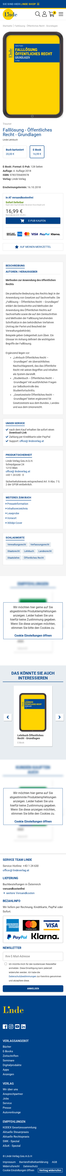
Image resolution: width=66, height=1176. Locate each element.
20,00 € (15, 151)
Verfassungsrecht (39, 544)
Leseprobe (13, 513)
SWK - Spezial (11, 1141)
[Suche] (37, 15)
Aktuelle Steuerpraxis (16, 1132)
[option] (33, 718)
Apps (6, 1069)
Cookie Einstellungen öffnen (33, 635)
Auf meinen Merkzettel (35, 246)
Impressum (9, 1162)
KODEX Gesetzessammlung (19, 1127)
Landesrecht (45, 551)
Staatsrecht (14, 551)
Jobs (6, 1098)
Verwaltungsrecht (17, 544)
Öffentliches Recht (34, 557)
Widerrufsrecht (11, 1166)
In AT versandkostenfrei (19, 197)
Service (7, 1103)
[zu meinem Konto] (44, 15)
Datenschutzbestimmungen (23, 976)
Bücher (7, 1046)
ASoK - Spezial (12, 1145)
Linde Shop (29, 4)
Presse (7, 1107)
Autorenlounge (12, 1112)
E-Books (8, 1051)
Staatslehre (13, 557)
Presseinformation (17, 503)
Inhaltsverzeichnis (17, 508)
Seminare (8, 1060)
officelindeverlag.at (31, 441)
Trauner (7, 123)
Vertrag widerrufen (50, 1170)
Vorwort (11, 518)
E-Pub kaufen (37, 220)
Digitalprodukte (12, 1065)
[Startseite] (10, 14)
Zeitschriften (10, 1056)
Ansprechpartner (13, 1094)
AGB (54, 1162)
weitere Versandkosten (20, 893)
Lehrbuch (29, 551)
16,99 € (37, 151)
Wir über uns (10, 1089)
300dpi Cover (14, 522)
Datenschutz (30, 1166)
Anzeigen (8, 1074)
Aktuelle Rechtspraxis (16, 1136)
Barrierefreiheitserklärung (33, 1162)
